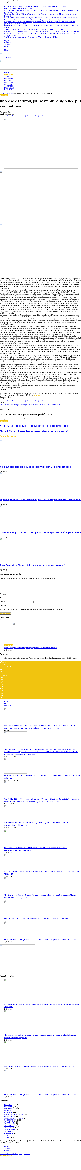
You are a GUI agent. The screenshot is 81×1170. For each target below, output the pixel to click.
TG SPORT (8, 1128)
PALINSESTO (9, 88)
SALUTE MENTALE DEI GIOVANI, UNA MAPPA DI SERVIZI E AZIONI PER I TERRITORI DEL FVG (41, 18)
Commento (4, 594)
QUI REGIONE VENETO (13, 1114)
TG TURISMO (9, 1129)
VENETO (7, 76)
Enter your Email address (8, 419)
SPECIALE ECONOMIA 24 (14, 1118)
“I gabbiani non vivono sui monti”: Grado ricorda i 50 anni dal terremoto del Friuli (31, 37)
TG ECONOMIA (10, 1120)
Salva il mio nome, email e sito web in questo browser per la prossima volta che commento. (33, 610)
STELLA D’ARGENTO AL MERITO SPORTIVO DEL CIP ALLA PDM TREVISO (33, 29)
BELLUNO (8, 80)
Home (2, 93)
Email (2, 602)
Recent (6, 703)
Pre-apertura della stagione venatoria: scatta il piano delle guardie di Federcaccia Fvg (32, 20)
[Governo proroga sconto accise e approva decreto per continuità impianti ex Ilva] (20, 528)
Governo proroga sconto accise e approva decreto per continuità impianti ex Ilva (40, 532)
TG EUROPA (9, 1122)
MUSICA (7, 1110)
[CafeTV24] (4, 54)
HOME (6, 73)
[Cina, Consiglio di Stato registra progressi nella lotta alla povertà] (20, 561)
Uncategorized (9, 1133)
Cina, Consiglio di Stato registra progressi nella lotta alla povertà (32, 565)
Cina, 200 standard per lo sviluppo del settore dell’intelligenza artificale (35, 466)
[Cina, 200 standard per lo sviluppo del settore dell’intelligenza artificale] (20, 462)
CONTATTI (8, 86)
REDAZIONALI (10, 1116)
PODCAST (8, 90)
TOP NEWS (8, 74)
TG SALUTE (9, 1126)
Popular (6, 701)
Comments (7, 705)
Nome (2, 598)
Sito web (3, 606)
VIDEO (7, 1137)
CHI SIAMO (8, 84)
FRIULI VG (8, 78)
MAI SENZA (9, 82)
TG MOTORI (9, 1124)
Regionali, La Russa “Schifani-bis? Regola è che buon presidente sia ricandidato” (40, 499)
